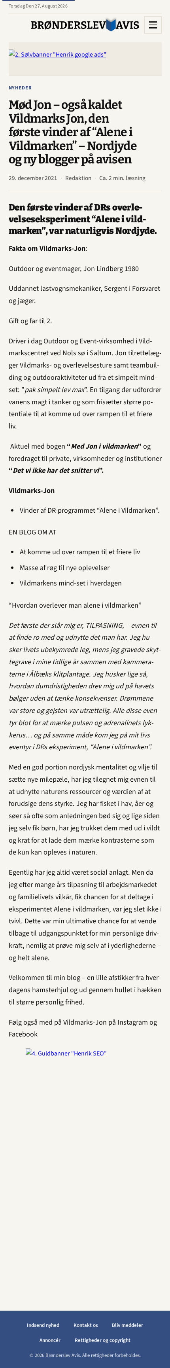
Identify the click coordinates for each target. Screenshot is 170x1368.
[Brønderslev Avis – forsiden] (85, 25)
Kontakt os (86, 1325)
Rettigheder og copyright (102, 1340)
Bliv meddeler (127, 1325)
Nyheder (20, 87)
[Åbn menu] (153, 25)
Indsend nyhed (43, 1325)
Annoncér (50, 1340)
